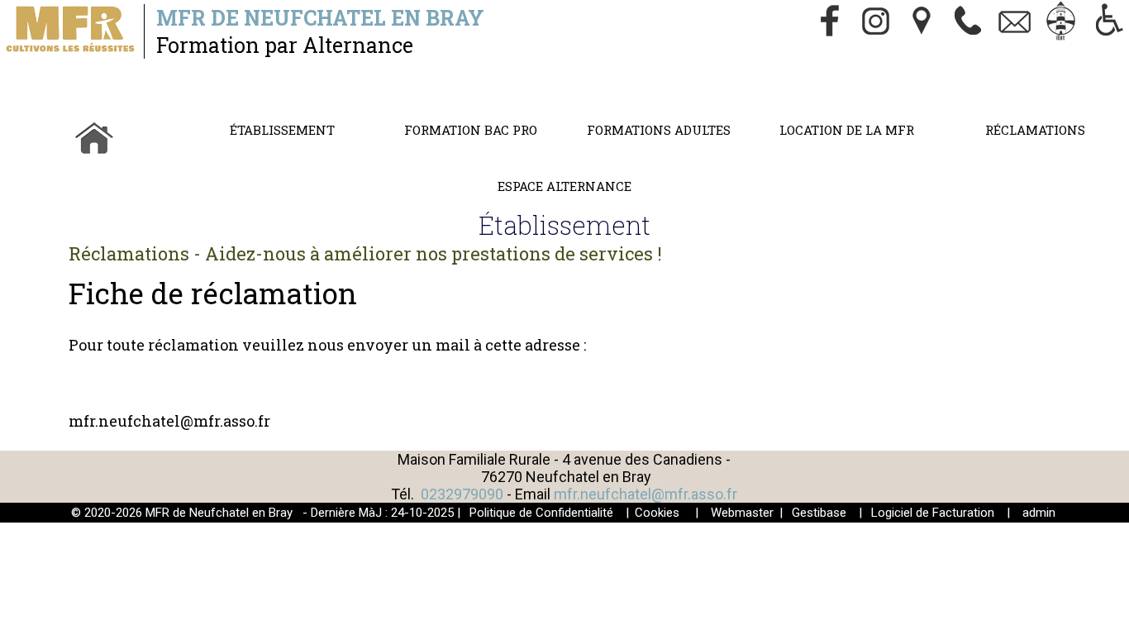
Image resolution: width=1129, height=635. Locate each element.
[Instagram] (876, 22)
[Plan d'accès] (922, 22)
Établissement (282, 130)
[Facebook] (829, 22)
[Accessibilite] (1107, 22)
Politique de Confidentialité (541, 512)
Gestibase (819, 512)
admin (1038, 512)
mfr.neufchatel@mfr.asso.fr (645, 494)
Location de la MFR (846, 130)
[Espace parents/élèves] (1061, 22)
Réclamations (1035, 130)
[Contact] (1014, 22)
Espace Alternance (564, 186)
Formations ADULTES (659, 130)
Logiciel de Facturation (932, 512)
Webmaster (742, 512)
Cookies (657, 512)
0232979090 (462, 494)
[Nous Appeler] (968, 22)
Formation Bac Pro (470, 130)
